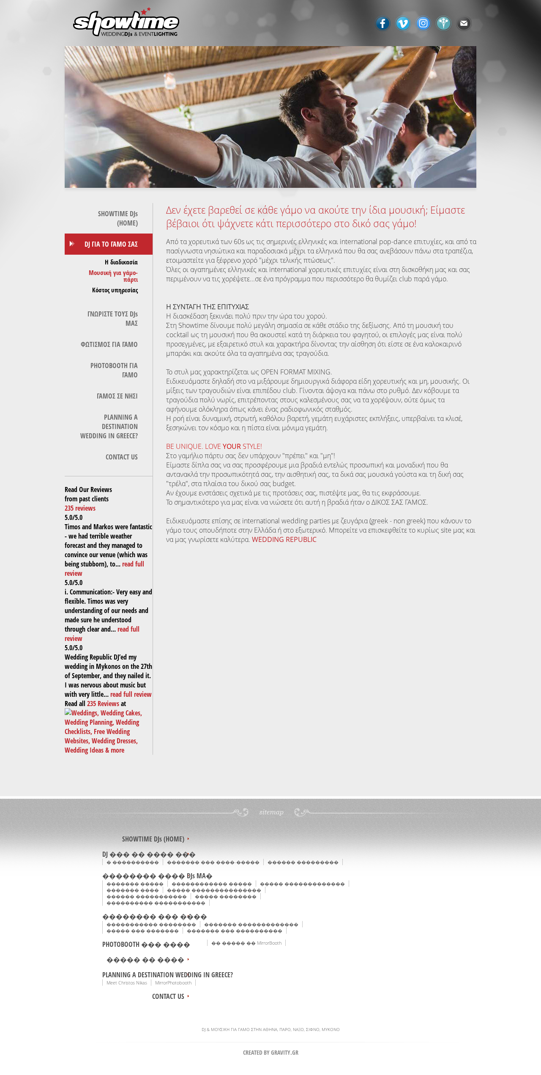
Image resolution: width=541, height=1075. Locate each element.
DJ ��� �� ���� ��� (149, 854)
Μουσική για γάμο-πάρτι (113, 276)
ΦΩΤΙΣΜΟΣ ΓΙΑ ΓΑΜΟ (109, 344)
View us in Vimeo (403, 24)
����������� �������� (151, 924)
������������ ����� (212, 883)
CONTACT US (122, 457)
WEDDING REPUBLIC (284, 539)
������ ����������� (147, 896)
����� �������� (226, 896)
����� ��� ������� (143, 930)
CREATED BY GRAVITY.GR (270, 1052)
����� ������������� (302, 883)
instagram (423, 24)
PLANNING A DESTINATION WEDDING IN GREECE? (109, 426)
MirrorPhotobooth (173, 982)
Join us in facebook (383, 24)
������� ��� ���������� (234, 930)
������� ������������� (251, 924)
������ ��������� (303, 862)
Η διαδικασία (121, 262)
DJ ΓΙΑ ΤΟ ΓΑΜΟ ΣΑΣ (111, 244)
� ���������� (133, 862)
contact (464, 24)
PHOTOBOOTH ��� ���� (146, 944)
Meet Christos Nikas (127, 982)
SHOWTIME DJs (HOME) (118, 218)
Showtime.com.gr (129, 23)
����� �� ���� (145, 959)
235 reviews (80, 508)
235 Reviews (103, 703)
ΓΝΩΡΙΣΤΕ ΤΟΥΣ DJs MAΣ (112, 318)
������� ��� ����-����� (213, 862)
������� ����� (135, 883)
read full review (131, 694)
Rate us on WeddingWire (444, 24)
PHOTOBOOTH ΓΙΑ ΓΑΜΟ (114, 370)
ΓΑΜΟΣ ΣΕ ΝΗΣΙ (117, 396)
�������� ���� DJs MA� (157, 875)
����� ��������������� (214, 890)
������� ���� (133, 890)
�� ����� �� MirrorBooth (246, 943)
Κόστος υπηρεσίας (115, 290)
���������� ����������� (156, 902)
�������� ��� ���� (154, 916)
